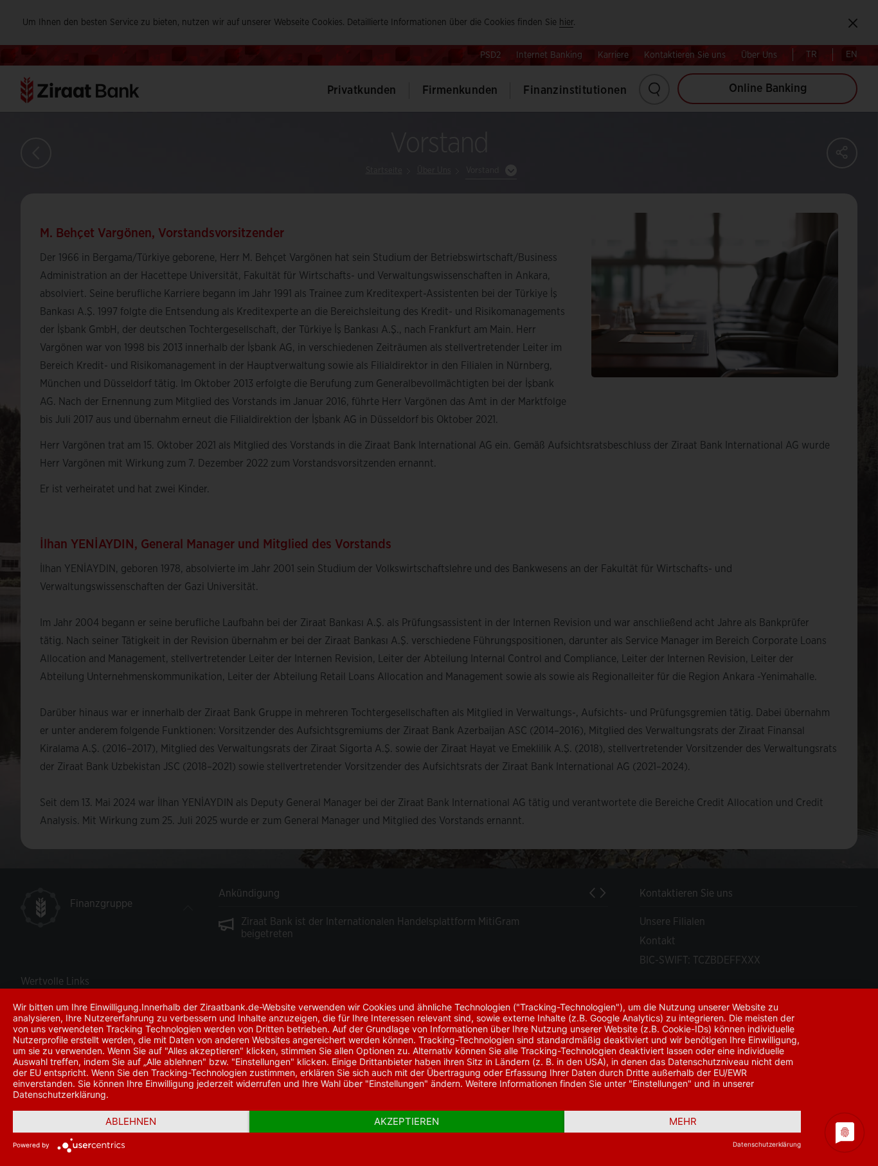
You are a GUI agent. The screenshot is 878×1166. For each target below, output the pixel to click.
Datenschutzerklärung (767, 1144)
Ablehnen (130, 1121)
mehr (683, 1121)
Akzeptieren (406, 1121)
